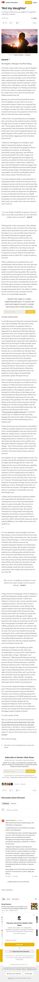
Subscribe (28, 2)
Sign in (35, 2)
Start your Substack (15, 973)
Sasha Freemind (18, 55)
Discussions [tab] (15, 899)
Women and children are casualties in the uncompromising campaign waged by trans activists (15, 907)
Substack (10, 978)
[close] (33, 915)
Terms (23, 969)
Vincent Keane (9, 820)
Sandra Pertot (13, 910)
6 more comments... (7, 890)
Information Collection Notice (23, 957)
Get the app (28, 973)
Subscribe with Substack (20, 951)
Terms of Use (28, 955)
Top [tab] (4, 899)
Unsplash (27, 55)
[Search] (36, 899)
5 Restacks (22, 784)
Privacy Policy (19, 959)
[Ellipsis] (36, 820)
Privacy (18, 969)
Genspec (4, 734)
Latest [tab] (8, 899)
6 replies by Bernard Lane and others (18, 882)
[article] (19, 908)
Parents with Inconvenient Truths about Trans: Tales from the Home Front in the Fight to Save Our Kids (18, 723)
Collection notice (32, 969)
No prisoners (6, 904)
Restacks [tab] (13, 803)
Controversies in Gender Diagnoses (14, 412)
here (14, 739)
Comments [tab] (6, 803)
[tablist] (9, 803)
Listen (35, 18)
